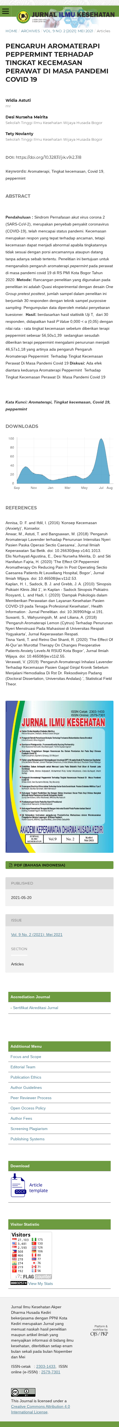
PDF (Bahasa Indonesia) (39, 865)
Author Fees (21, 1118)
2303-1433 (45, 1366)
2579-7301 (50, 1372)
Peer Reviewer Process (31, 1098)
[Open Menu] (5, 11)
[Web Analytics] (19, 1283)
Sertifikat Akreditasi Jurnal (35, 1007)
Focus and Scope (26, 1056)
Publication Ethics (26, 1077)
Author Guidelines (26, 1087)
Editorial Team (23, 1067)
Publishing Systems (28, 1139)
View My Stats (40, 1283)
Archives (30, 31)
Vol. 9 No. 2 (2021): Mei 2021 (68, 31)
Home (11, 31)
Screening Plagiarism (29, 1128)
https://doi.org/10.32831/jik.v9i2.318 (48, 157)
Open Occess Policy (28, 1108)
